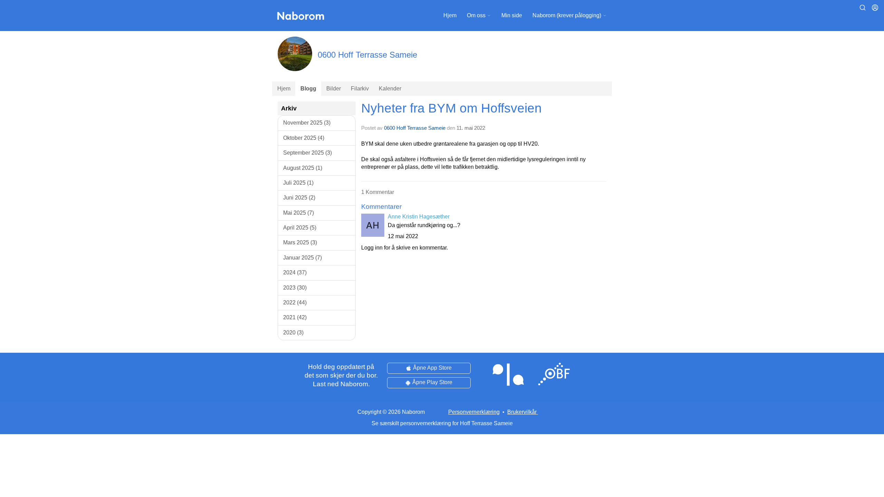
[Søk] (862, 7)
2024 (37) (295, 272)
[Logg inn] (875, 7)
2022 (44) (295, 302)
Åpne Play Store (432, 382)
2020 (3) (293, 332)
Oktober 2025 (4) (303, 138)
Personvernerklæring (474, 412)
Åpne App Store (432, 368)
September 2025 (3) (307, 153)
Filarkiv (360, 88)
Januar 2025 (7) (302, 258)
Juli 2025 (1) (298, 183)
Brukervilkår (522, 412)
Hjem (450, 15)
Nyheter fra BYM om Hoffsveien (451, 108)
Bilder (333, 88)
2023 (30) (295, 288)
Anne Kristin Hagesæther (419, 217)
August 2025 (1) (302, 168)
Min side (511, 15)
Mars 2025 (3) (300, 242)
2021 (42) (295, 317)
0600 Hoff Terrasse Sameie (414, 128)
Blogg (308, 88)
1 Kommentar (377, 192)
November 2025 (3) (306, 123)
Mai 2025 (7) (298, 213)
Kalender (390, 88)
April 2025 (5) (299, 228)
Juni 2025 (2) (299, 198)
